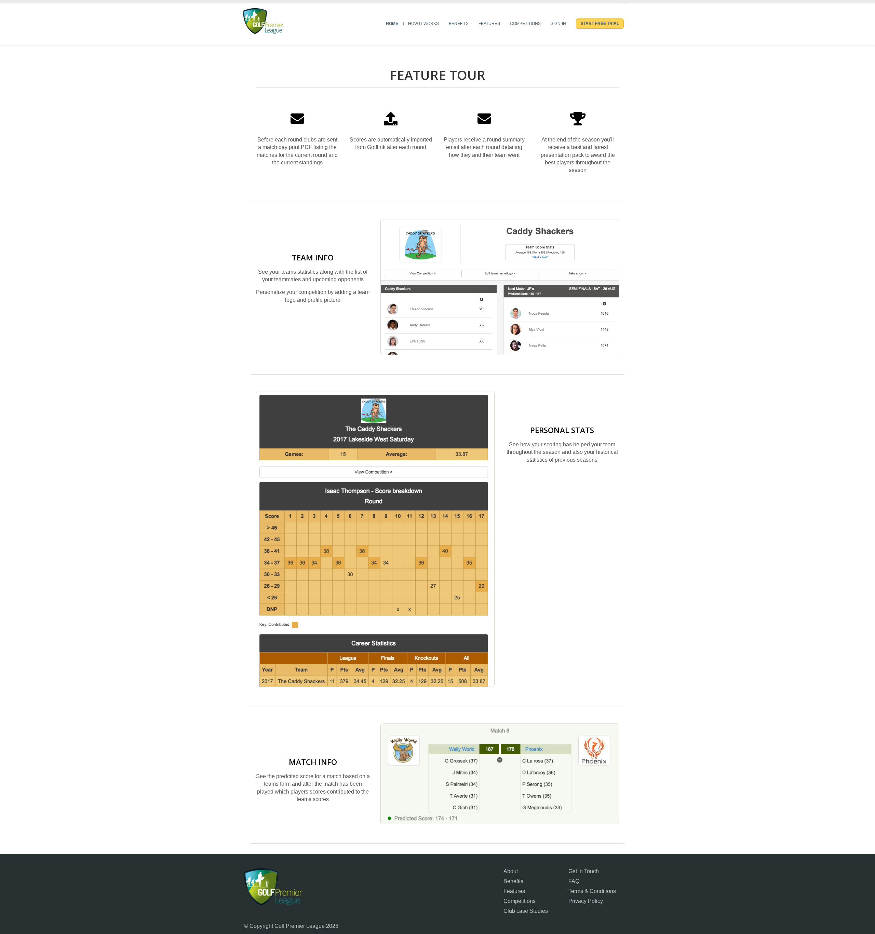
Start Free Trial (600, 23)
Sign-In (558, 23)
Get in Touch (583, 871)
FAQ (573, 881)
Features (489, 23)
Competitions (525, 23)
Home (392, 23)
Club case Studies (525, 911)
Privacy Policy (585, 901)
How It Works (423, 23)
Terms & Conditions (592, 891)
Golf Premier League (273, 886)
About (510, 871)
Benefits (459, 23)
